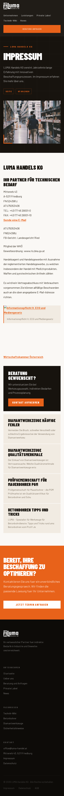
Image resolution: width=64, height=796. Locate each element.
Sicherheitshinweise (13, 728)
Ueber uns (8, 678)
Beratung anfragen (32, 29)
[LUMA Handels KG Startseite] (11, 6)
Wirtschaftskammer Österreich (23, 356)
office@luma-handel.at (15, 748)
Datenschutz (9, 763)
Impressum (9, 758)
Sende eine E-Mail (14, 220)
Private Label (44, 15)
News (23, 20)
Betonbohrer (9, 718)
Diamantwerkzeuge (13, 723)
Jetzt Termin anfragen (32, 604)
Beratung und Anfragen (15, 683)
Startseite (8, 673)
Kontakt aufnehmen (26, 402)
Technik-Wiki (10, 20)
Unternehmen (10, 15)
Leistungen (27, 15)
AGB (37, 788)
